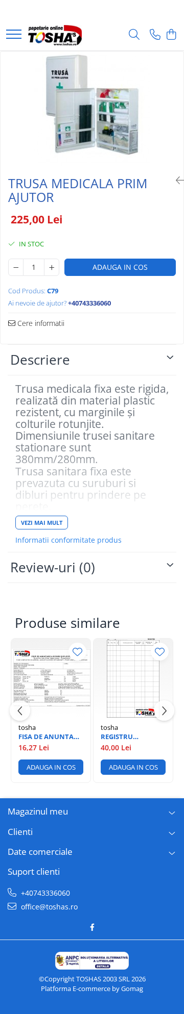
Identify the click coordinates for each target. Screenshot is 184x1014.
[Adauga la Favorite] (77, 652)
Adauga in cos (120, 267)
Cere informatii (39, 323)
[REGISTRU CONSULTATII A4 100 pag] (133, 678)
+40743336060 (44, 893)
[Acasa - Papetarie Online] (55, 35)
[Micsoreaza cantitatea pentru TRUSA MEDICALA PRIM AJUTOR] (16, 267)
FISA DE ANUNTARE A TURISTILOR (50, 736)
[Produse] (14, 34)
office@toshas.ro (48, 906)
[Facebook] (92, 927)
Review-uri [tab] (52, 567)
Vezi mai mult (41, 522)
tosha (27, 727)
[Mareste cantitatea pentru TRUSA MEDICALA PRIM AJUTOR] (51, 267)
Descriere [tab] (40, 359)
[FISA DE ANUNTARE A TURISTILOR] (50, 678)
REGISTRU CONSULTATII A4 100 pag (127, 736)
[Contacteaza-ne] (155, 35)
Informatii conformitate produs (68, 540)
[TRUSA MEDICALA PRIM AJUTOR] (92, 110)
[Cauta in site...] (134, 35)
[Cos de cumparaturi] (171, 35)
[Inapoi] (175, 180)
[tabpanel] (92, 110)
